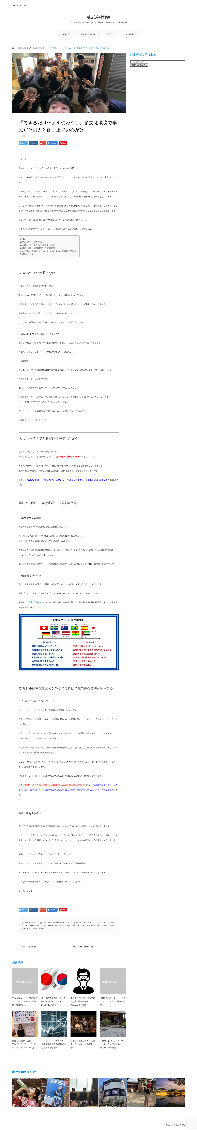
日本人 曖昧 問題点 (35, 929)
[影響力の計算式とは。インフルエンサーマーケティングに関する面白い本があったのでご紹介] (25, 1024)
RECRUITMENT (87, 34)
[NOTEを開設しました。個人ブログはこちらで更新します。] (113, 981)
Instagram (21, 5)
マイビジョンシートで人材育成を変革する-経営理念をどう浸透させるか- (53, 1044)
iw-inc (33, 922)
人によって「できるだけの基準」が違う (39, 245)
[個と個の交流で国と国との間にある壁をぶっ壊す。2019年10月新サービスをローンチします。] (54, 981)
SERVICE (109, 34)
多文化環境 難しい (95, 926)
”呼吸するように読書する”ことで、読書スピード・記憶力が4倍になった (25, 1001)
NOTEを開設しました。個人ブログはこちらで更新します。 (113, 1001)
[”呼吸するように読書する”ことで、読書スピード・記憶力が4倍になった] (25, 981)
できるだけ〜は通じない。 (33, 242)
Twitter (14, 5)
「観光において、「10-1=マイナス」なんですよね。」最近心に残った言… (112, 1044)
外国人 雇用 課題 (67, 926)
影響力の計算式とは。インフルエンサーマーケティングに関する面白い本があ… (24, 1044)
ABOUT (66, 34)
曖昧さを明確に (28, 254)
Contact (24, 5)
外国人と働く (81, 926)
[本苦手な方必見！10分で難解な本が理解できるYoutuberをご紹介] (83, 981)
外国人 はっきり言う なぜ (99, 922)
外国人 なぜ (81, 922)
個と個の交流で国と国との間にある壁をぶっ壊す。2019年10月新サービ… (53, 1001)
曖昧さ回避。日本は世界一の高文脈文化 (39, 248)
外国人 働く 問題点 (38, 926)
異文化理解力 (35, 602)
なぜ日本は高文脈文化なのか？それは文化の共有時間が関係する (49, 251)
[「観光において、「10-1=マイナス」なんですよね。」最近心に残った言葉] (113, 1024)
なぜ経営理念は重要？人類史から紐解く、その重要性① (83, 1044)
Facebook (17, 5)
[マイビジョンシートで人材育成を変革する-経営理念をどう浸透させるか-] (54, 1024)
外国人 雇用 (53, 926)
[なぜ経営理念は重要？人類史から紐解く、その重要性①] (83, 1024)
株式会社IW (98, 17)
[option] (26, 1092)
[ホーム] (13, 48)
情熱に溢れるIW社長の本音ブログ (31, 48)
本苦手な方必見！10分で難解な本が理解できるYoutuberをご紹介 (83, 1001)
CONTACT (131, 34)
